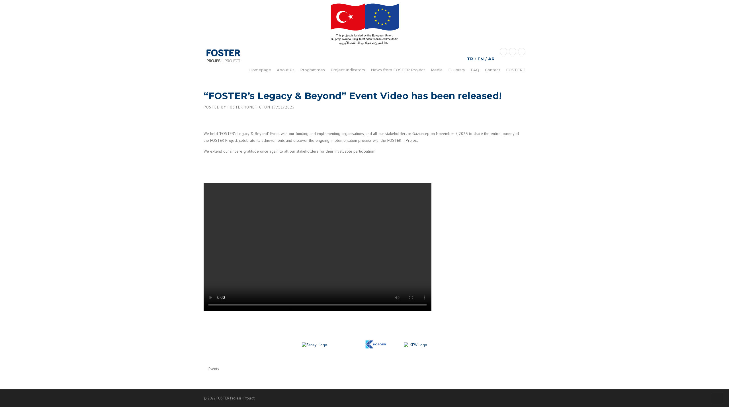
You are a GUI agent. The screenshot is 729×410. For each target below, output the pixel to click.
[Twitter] (503, 51)
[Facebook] (512, 51)
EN (481, 59)
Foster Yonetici (245, 107)
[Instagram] (521, 51)
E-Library (456, 69)
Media (437, 69)
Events (213, 368)
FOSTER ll (515, 69)
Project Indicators (348, 69)
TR (470, 59)
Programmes (312, 69)
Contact (492, 69)
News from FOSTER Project (398, 69)
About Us (285, 69)
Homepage (260, 69)
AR (491, 59)
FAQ (475, 69)
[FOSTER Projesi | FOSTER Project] (223, 56)
